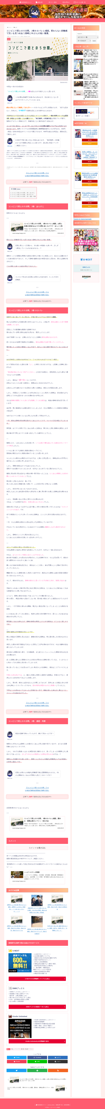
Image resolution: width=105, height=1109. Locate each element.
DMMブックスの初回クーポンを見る (37, 1007)
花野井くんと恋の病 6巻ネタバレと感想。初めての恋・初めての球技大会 (57, 907)
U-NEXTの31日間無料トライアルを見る (37, 979)
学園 (23, 1049)
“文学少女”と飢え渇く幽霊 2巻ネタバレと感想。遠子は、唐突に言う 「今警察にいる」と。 (57, 928)
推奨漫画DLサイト (41, 1104)
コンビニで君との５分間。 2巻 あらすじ (23, 192)
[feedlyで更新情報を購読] (37, 1070)
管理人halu (9, 146)
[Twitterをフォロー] (17, 1070)
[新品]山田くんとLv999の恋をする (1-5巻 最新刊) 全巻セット (90, 175)
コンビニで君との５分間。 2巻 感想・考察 (24, 196)
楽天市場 (89, 140)
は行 (9, 1049)
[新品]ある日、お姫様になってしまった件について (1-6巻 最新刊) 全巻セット (89, 133)
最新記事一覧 (59, 1104)
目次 (14, 189)
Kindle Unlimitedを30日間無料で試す (37, 1041)
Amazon (89, 143)
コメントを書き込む (37, 848)
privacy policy (51, 1104)
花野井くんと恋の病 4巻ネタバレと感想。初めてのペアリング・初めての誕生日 (37, 931)
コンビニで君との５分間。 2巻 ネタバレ (23, 194)
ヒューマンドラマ (16, 1049)
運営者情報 (66, 1104)
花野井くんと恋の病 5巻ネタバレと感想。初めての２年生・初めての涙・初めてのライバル (16, 928)
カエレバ (92, 137)
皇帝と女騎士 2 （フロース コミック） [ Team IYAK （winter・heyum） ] (89, 154)
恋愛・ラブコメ (29, 1049)
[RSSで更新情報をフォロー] (58, 1070)
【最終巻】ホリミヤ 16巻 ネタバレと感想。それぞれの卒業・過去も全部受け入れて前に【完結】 (37, 910)
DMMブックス (86, 267)
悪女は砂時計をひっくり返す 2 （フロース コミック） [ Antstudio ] (90, 195)
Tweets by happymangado (82, 219)
